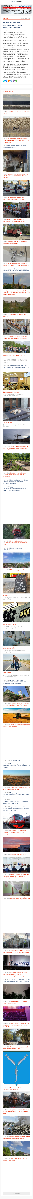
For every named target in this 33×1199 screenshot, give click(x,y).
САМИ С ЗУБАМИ (7, 422)
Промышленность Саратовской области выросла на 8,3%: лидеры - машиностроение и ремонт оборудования (16, 292)
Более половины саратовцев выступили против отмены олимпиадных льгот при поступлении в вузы (16, 367)
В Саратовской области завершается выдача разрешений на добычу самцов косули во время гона (16, 140)
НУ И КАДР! (6, 595)
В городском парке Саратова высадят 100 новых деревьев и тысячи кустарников (14, 474)
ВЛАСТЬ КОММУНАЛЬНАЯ (10, 624)
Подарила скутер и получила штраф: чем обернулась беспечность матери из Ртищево (16, 765)
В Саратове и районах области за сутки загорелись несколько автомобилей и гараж (16, 1111)
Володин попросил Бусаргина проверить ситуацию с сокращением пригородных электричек (15, 832)
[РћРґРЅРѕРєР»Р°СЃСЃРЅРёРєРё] (9, 81)
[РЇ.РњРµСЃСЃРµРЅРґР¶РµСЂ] (4, 81)
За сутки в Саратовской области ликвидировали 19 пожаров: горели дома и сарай (15, 542)
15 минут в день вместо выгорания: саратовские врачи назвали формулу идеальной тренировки (14, 681)
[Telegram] (11, 81)
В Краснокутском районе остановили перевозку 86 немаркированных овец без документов (15, 175)
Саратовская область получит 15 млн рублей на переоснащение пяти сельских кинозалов (16, 1025)
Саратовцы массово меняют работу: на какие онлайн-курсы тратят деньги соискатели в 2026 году (16, 808)
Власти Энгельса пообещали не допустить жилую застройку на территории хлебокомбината (15, 448)
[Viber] (14, 81)
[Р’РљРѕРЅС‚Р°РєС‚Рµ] (6, 81)
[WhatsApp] (16, 81)
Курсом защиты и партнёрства (11, 392)
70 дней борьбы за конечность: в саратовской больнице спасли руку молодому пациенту (16, 794)
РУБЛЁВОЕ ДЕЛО (7, 673)
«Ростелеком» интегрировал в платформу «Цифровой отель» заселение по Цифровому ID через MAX (15, 801)
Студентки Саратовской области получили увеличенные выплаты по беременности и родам (15, 481)
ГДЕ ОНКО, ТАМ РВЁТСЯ (9, 648)
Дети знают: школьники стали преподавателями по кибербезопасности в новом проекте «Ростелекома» (16, 488)
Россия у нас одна (15, 760)
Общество (5, 18)
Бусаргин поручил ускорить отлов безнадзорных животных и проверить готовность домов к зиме (16, 876)
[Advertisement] (16, 507)
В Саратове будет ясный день (18, 570)
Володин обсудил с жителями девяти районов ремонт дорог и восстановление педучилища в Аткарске (15, 974)
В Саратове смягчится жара (18, 854)
